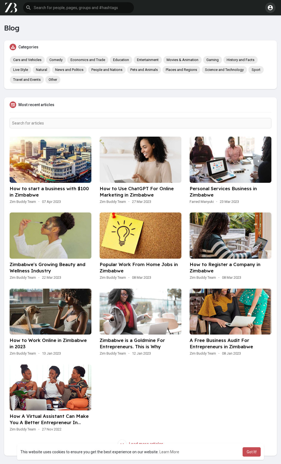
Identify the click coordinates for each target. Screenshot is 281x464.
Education (121, 60)
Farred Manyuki (202, 202)
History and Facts (240, 60)
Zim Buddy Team (23, 202)
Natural (41, 70)
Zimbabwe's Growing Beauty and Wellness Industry (47, 267)
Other (53, 80)
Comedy (56, 60)
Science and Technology (224, 70)
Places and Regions (181, 70)
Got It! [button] (252, 452)
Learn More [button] (169, 452)
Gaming (212, 60)
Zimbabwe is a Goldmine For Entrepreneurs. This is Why (132, 343)
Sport (256, 70)
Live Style (20, 70)
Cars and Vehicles (27, 60)
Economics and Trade (88, 60)
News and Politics (69, 70)
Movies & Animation (182, 60)
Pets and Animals (144, 70)
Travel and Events (27, 80)
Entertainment (148, 60)
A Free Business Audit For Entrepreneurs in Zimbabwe (221, 343)
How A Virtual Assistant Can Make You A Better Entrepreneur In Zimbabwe (49, 422)
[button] (78, 7)
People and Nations (106, 70)
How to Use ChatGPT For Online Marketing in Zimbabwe (137, 192)
